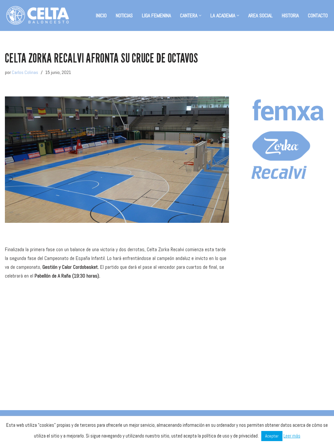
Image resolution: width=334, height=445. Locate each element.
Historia (290, 15)
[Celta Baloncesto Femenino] (37, 15)
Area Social (260, 15)
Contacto (318, 15)
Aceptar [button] (272, 436)
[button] (200, 15)
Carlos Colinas (25, 72)
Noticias (124, 15)
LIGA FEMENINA (156, 15)
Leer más (291, 436)
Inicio (101, 15)
